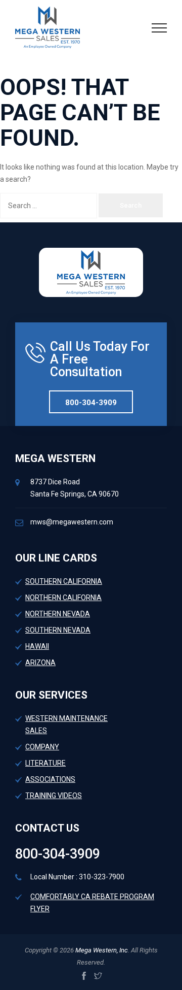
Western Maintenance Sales (66, 724)
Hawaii (37, 646)
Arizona (40, 662)
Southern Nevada (57, 630)
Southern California (63, 581)
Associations (50, 779)
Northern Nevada (57, 614)
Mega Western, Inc (101, 950)
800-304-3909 (91, 402)
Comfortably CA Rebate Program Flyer (92, 903)
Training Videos (53, 795)
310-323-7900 (101, 877)
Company (42, 747)
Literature (45, 763)
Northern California (63, 597)
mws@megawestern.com (71, 522)
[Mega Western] (47, 27)
